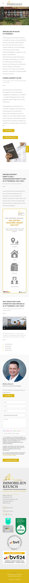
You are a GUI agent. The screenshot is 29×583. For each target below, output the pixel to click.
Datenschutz (17, 579)
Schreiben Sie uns (8, 511)
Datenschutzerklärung (9, 455)
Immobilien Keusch (17, 576)
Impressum (11, 579)
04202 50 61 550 (7, 507)
